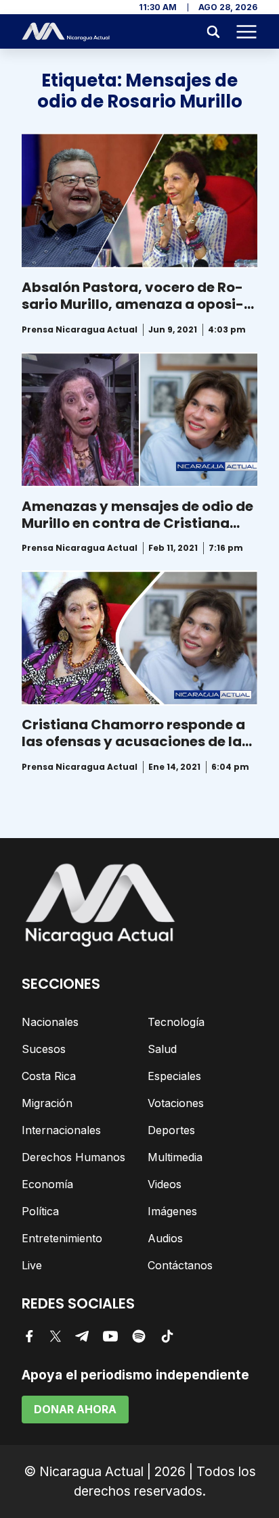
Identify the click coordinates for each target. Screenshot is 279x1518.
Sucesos (44, 1049)
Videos (164, 1184)
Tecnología (176, 1022)
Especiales (174, 1076)
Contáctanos (180, 1265)
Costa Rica (49, 1076)
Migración (47, 1103)
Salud (162, 1049)
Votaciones (176, 1103)
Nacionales (50, 1022)
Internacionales (61, 1130)
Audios (165, 1238)
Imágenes (172, 1211)
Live (32, 1265)
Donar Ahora (75, 1409)
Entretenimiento (62, 1238)
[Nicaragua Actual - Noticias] (66, 31)
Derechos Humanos (73, 1157)
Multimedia (175, 1157)
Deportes (171, 1130)
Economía (47, 1184)
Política (40, 1211)
